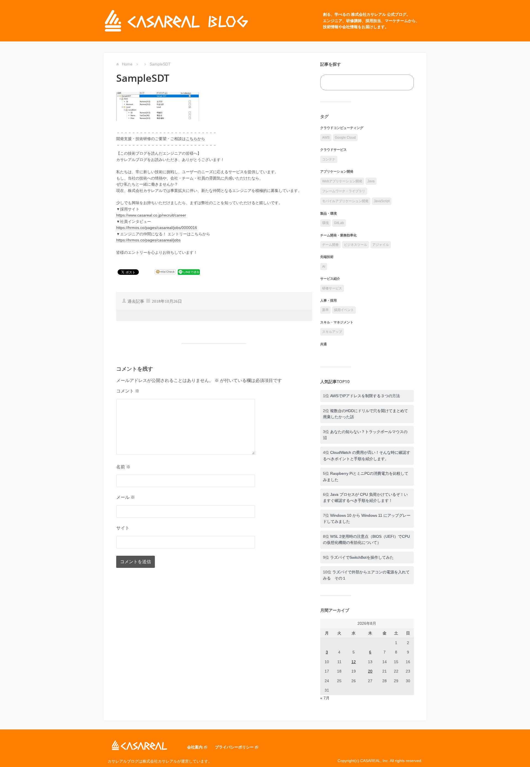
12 (353, 662)
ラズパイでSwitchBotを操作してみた (362, 557)
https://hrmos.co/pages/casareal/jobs (148, 240)
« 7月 (325, 698)
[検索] (403, 82)
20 (370, 671)
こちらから (195, 138)
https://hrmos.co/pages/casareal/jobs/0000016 (156, 227)
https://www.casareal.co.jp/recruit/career (151, 215)
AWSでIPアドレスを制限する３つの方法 (365, 396)
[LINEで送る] (189, 272)
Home (127, 64)
